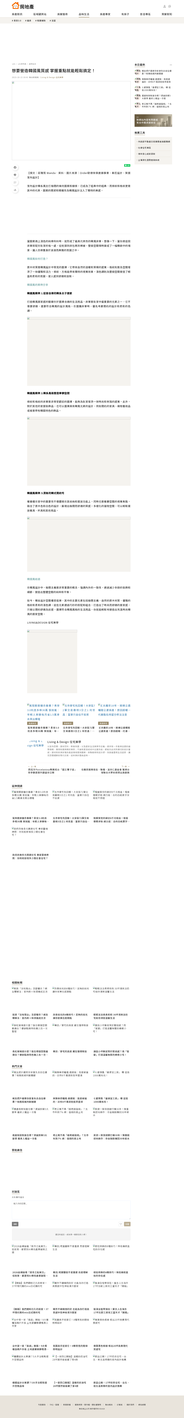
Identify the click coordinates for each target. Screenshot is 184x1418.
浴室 (54, 20)
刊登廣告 (42, 1404)
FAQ (51, 1404)
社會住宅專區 (144, 147)
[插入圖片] (121, 1224)
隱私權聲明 (96, 1404)
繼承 (29, 20)
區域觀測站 (39, 14)
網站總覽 (142, 1404)
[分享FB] (15, 167)
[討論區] (15, 182)
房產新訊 (17, 14)
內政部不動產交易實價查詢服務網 (154, 141)
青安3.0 (17, 20)
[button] (169, 6)
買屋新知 (167, 14)
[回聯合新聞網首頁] (15, 5)
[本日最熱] (171, 65)
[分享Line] (15, 175)
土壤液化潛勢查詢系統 (148, 159)
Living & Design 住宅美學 (51, 77)
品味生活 (84, 14)
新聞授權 (67, 1404)
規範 (15, 1224)
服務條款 (78, 1404)
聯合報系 (109, 1404)
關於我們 (130, 1404)
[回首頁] (23, 5)
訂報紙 (120, 1404)
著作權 (87, 1404)
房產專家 (105, 14)
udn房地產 (22, 64)
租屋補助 (41, 20)
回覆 (127, 1224)
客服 (57, 1404)
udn (13, 64)
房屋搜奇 (62, 14)
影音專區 (145, 14)
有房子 (125, 14)
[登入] (164, 6)
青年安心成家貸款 (146, 153)
